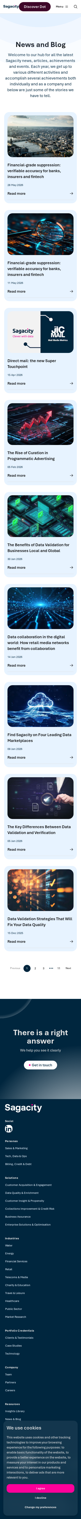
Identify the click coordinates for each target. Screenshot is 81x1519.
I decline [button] (40, 1498)
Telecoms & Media (16, 1277)
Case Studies (13, 1345)
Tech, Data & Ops (16, 1156)
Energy (9, 1253)
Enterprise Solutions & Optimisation (28, 1224)
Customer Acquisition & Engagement (28, 1185)
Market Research (15, 1317)
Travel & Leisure (15, 1293)
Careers (10, 1390)
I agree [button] (40, 1488)
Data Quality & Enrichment (22, 1193)
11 (58, 968)
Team (8, 1374)
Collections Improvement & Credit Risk (29, 1209)
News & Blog (13, 1419)
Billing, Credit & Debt (18, 1164)
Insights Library (15, 1411)
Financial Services (16, 1261)
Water (8, 1245)
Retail (8, 1269)
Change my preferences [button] (40, 1507)
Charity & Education (17, 1285)
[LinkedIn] (8, 1128)
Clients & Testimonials (19, 1338)
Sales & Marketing (16, 1148)
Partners (10, 1382)
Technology (12, 1353)
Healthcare (12, 1301)
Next (68, 968)
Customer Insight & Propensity (24, 1201)
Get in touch (42, 1065)
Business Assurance (18, 1216)
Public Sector (13, 1309)
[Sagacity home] (11, 6)
